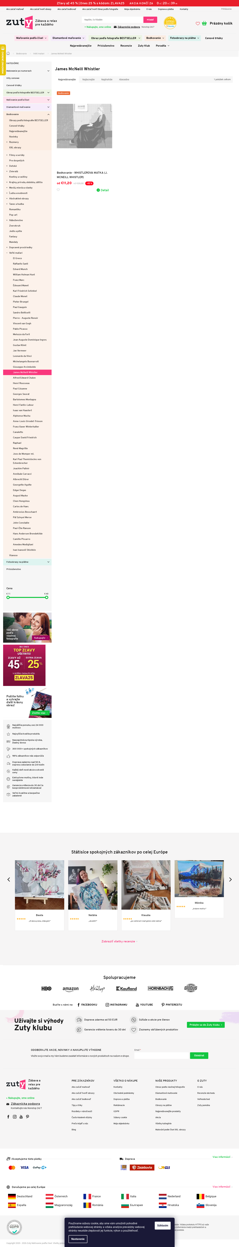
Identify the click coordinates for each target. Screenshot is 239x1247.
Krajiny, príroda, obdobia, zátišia (25, 182)
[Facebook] (8, 1117)
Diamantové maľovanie (18, 107)
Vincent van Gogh (22, 323)
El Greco (17, 258)
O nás (149, 9)
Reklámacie (119, 1105)
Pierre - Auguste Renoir (25, 317)
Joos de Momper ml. (23, 453)
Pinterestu (174, 1005)
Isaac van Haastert (22, 410)
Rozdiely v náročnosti (82, 1111)
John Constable (21, 522)
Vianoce (13, 555)
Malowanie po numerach (19, 71)
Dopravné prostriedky (20, 247)
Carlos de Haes (21, 506)
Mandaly (13, 241)
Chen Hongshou (21, 500)
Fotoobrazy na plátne (17, 562)
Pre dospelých (16, 160)
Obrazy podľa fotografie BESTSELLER (28, 120)
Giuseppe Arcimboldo (24, 366)
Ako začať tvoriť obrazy (40, 9)
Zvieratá (13, 171)
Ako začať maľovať (15, 9)
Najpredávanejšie (18, 131)
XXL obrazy (15, 147)
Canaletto (18, 432)
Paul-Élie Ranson (22, 528)
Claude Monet (20, 296)
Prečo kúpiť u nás (80, 1123)
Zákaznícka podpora (25, 1104)
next (230, 879)
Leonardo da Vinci (22, 355)
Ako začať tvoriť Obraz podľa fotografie (100, 9)
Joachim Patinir (21, 468)
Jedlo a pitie (15, 231)
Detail (105, 190)
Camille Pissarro (21, 539)
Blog (74, 1129)
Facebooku (89, 1005)
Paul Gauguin (20, 307)
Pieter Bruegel (20, 301)
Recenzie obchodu (206, 1093)
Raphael (17, 442)
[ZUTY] (27, 1084)
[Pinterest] (27, 1117)
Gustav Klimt (19, 345)
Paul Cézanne (20, 388)
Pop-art (13, 214)
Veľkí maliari (16, 252)
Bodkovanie (12, 114)
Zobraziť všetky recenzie (118, 941)
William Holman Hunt (24, 274)
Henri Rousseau (21, 383)
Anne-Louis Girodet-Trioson (28, 421)
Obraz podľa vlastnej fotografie (170, 1087)
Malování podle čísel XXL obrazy (170, 1129)
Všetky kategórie (163, 1123)
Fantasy (13, 236)
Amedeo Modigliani (23, 544)
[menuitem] (31, 38)
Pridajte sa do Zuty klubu (205, 1024)
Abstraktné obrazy (19, 198)
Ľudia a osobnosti (18, 193)
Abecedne (124, 79)
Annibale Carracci (22, 473)
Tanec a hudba (16, 203)
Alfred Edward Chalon (24, 377)
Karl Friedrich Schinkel (25, 290)
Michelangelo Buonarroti (26, 361)
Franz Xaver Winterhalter (26, 426)
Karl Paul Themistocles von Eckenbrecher (27, 461)
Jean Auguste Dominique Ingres (30, 339)
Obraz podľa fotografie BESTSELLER (25, 93)
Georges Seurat (21, 394)
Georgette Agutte (22, 484)
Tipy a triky (77, 1105)
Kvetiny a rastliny (18, 176)
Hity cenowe (12, 78)
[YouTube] (21, 1117)
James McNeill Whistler (25, 372)
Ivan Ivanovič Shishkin (24, 549)
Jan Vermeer (19, 350)
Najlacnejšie (88, 79)
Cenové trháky (14, 85)
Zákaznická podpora (129, 27)
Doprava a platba (166, 9)
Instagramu (118, 1005)
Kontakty (184, 9)
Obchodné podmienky (124, 1093)
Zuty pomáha (203, 1105)
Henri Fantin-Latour (23, 404)
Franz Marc (18, 279)
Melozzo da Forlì (21, 334)
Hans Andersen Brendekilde (28, 533)
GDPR (116, 1111)
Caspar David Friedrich (25, 437)
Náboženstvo (16, 220)
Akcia (158, 1117)
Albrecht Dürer (21, 479)
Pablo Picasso (20, 328)
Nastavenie (78, 1239)
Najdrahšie (106, 79)
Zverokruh (14, 225)
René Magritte (20, 448)
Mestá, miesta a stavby (21, 187)
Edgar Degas (19, 490)
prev (9, 879)
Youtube (146, 1005)
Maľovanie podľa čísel (17, 100)
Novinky (13, 136)
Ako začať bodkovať (66, 9)
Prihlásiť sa (199, 1055)
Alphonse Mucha (21, 415)
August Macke (20, 495)
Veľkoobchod (203, 1099)
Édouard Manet (21, 285)
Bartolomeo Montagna (24, 399)
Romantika (14, 209)
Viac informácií (221, 1157)
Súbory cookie (120, 1117)
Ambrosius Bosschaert (25, 511)
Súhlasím (162, 1225)
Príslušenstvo (13, 569)
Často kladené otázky (82, 1117)
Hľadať (150, 19)
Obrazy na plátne (163, 1105)
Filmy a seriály (16, 155)
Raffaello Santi (20, 263)
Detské (13, 165)
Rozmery (14, 142)
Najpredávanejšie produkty (168, 1111)
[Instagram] (15, 1117)
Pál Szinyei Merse (22, 517)
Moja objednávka (132, 9)
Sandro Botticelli (21, 312)
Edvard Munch (20, 269)
